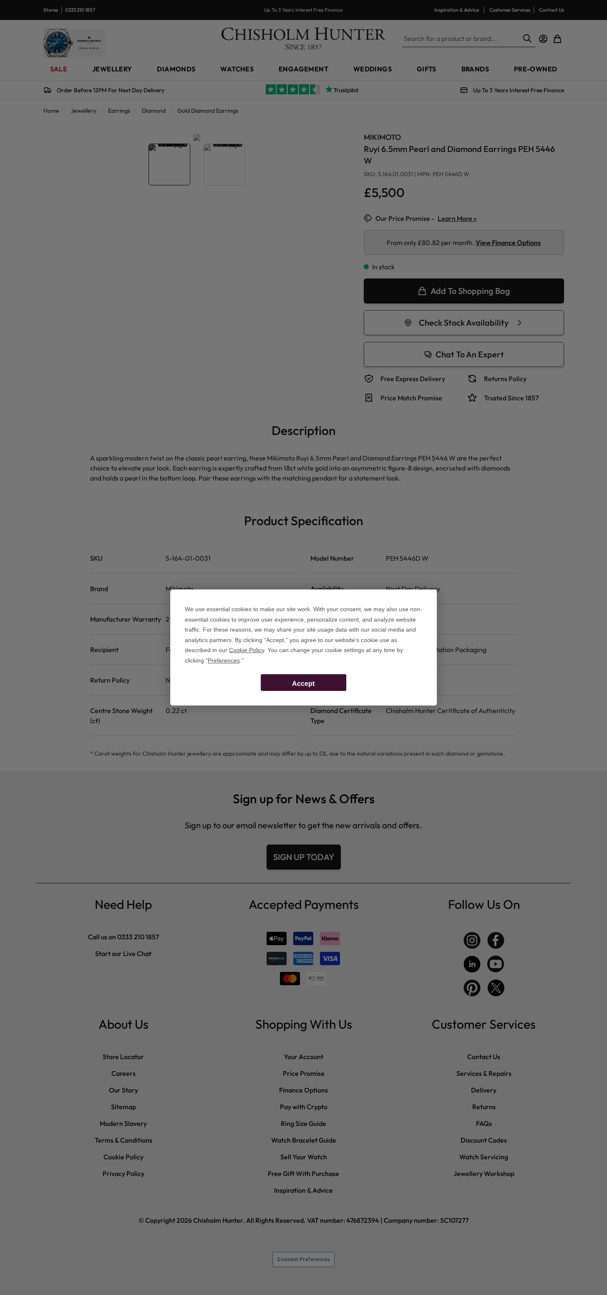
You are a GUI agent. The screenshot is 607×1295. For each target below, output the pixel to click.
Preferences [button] (224, 660)
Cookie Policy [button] (246, 650)
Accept (303, 683)
